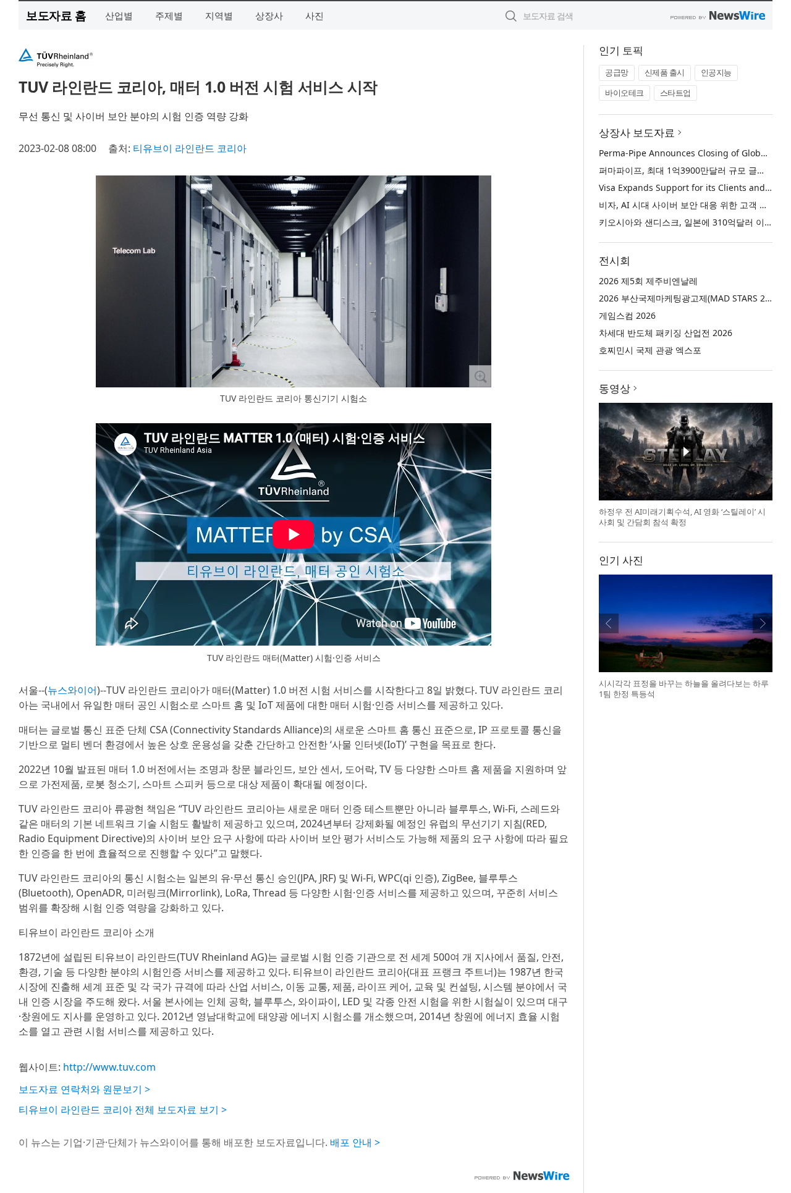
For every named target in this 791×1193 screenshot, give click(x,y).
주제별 (169, 15)
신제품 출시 (665, 72)
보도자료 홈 (56, 15)
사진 (314, 15)
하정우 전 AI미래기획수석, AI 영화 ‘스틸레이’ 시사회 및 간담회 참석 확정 (682, 517)
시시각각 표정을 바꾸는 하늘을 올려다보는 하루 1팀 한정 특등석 (684, 689)
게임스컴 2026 (627, 315)
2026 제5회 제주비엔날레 (648, 281)
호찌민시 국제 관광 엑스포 (650, 350)
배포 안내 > (355, 1142)
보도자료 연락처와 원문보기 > (84, 1089)
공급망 (616, 72)
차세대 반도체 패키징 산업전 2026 (665, 333)
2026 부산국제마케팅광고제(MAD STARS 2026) (690, 298)
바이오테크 (624, 92)
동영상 (614, 388)
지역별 (219, 15)
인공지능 (716, 72)
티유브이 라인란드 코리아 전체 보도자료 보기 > (123, 1109)
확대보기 (480, 376)
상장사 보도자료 (637, 132)
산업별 (119, 15)
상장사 (269, 15)
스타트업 (675, 92)
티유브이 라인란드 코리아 (190, 148)
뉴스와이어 (72, 690)
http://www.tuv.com (109, 1067)
